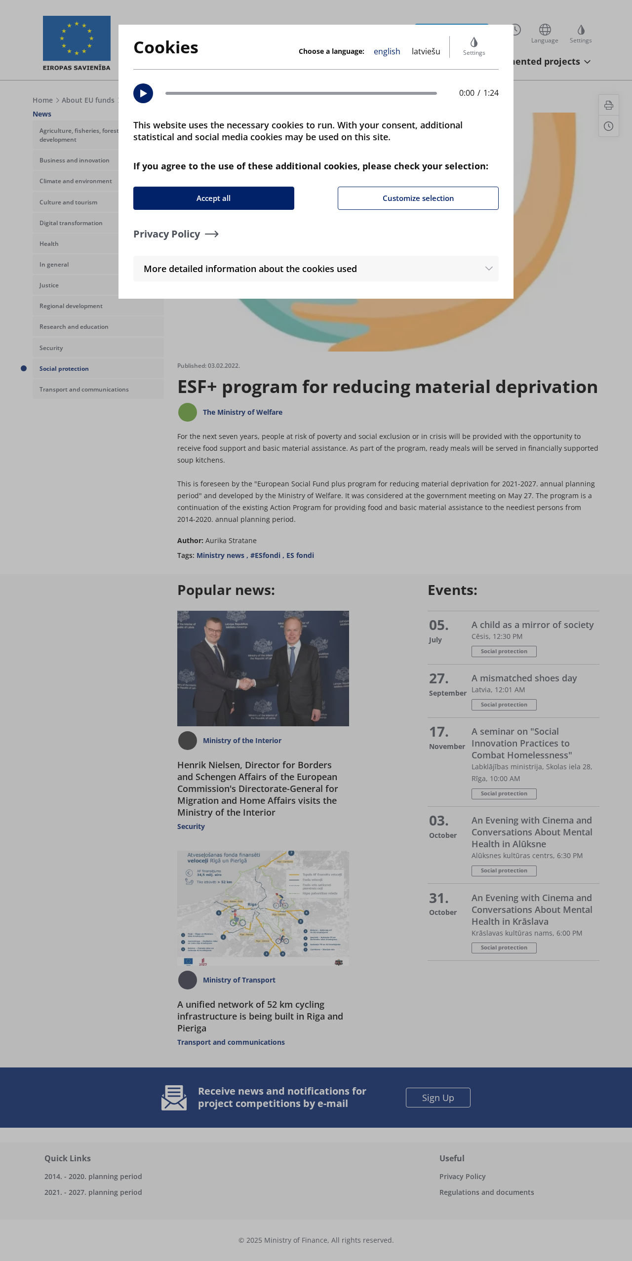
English (387, 51)
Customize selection (418, 198)
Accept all (214, 198)
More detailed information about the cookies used (250, 269)
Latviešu (426, 51)
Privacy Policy (166, 233)
